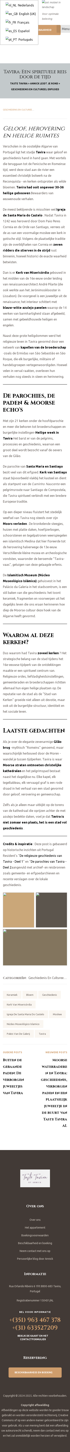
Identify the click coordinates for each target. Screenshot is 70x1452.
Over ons (35, 1219)
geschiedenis (49, 994)
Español (24, 31)
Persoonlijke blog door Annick (35, 1258)
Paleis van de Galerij (18, 1033)
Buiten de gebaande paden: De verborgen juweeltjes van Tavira (19, 1089)
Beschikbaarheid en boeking (35, 1243)
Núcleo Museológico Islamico (23, 1024)
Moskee (57, 1014)
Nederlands (25, 5)
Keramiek (12, 994)
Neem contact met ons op (35, 1251)
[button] (42, 30)
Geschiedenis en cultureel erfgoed (23, 110)
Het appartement (35, 1227)
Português (25, 39)
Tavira (42, 1033)
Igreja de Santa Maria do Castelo (25, 1014)
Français (23, 22)
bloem (29, 994)
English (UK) (27, 14)
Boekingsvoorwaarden (35, 1235)
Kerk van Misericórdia (19, 1004)
